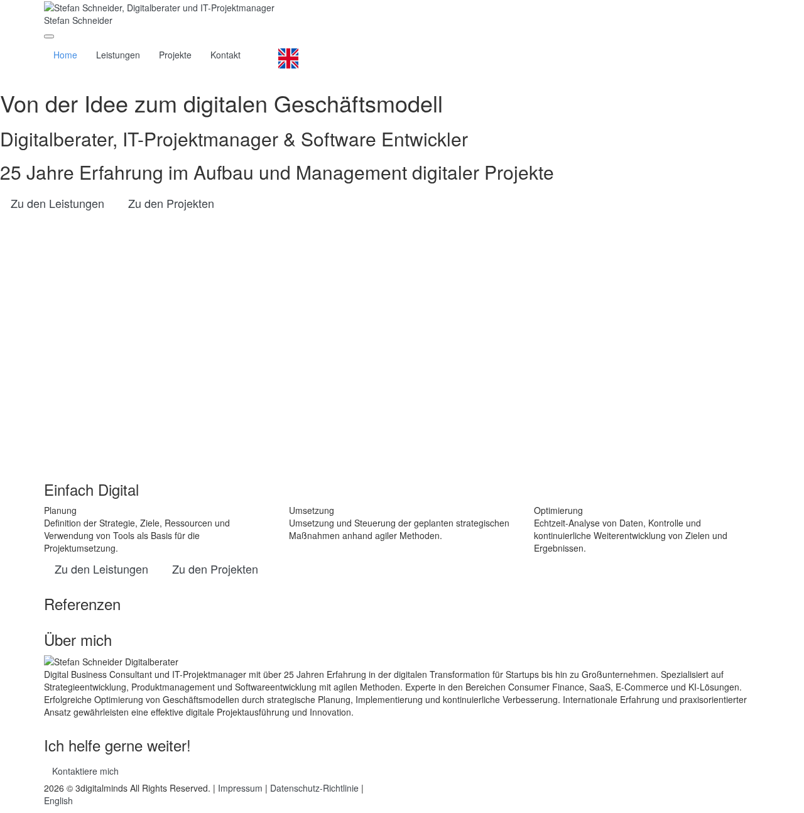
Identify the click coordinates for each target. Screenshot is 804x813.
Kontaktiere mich (85, 771)
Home (65, 54)
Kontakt (225, 54)
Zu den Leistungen (57, 203)
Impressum (240, 788)
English (58, 800)
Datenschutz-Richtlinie (314, 788)
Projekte (175, 54)
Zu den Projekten (171, 203)
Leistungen (118, 54)
